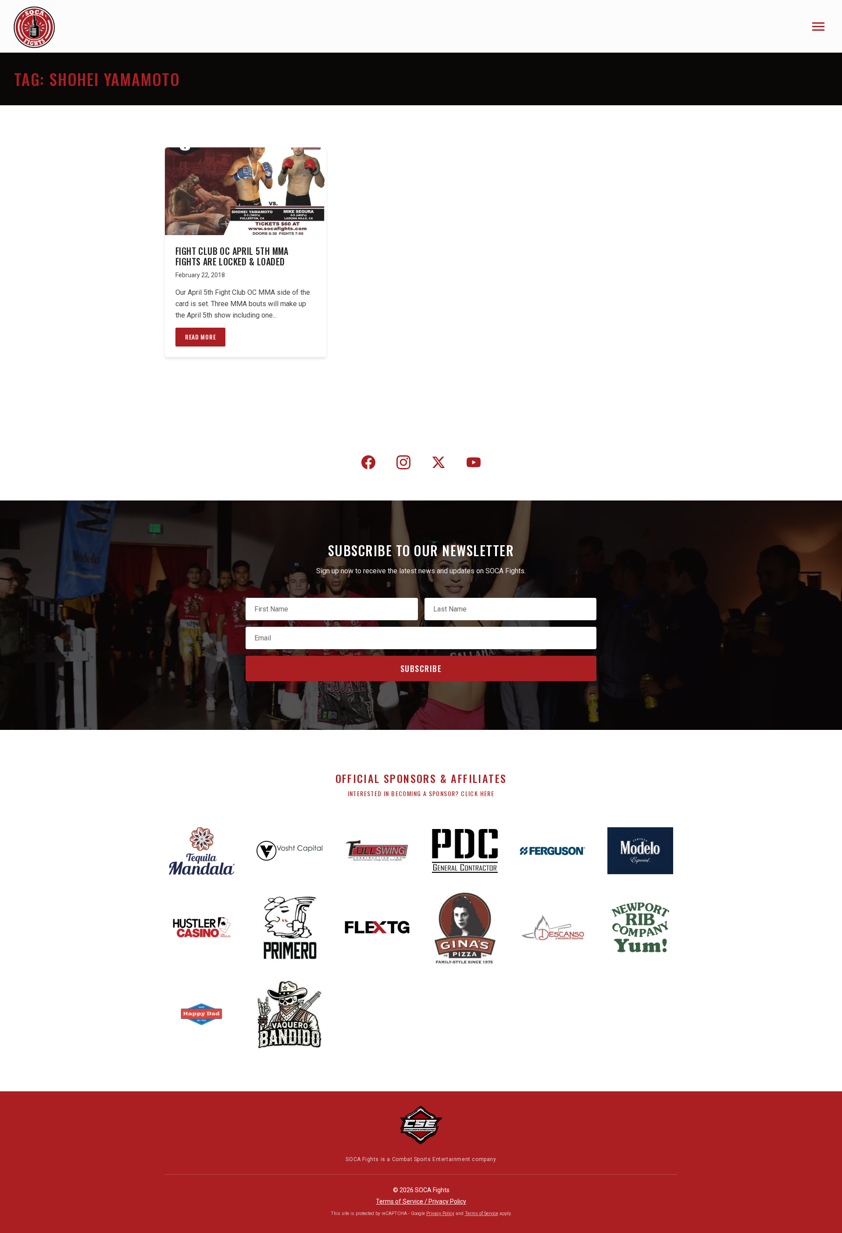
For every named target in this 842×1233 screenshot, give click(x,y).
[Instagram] (403, 464)
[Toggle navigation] (818, 26)
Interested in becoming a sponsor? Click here (421, 793)
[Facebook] (368, 464)
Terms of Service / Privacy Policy (421, 1201)
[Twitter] (439, 464)
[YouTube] (474, 464)
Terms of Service (481, 1213)
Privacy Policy (440, 1213)
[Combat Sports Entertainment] (421, 1125)
